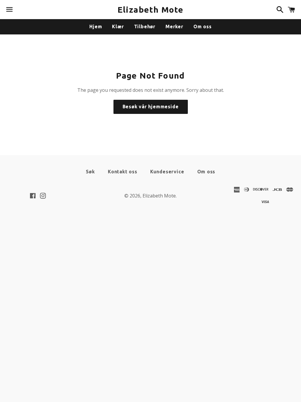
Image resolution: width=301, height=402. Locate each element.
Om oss (202, 26)
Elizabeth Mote (151, 9)
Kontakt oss (122, 171)
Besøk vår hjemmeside (151, 106)
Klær (118, 26)
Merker (174, 26)
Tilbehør (144, 26)
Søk (90, 171)
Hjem (95, 26)
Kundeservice (167, 171)
